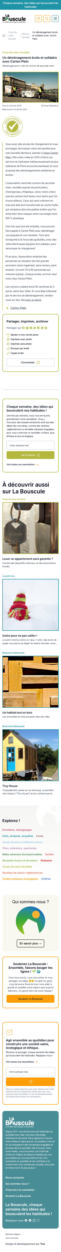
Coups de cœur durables (17, 866)
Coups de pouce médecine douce (22, 842)
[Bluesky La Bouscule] (46, 328)
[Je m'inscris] (30, 1081)
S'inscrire (38, 18)
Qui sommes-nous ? (17, 1183)
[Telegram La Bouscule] (38, 328)
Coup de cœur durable (12, 35)
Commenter (28, 362)
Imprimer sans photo (21, 343)
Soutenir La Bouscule (30, 998)
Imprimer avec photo (21, 339)
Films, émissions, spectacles (19, 848)
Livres (39, 835)
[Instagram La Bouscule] (27, 328)
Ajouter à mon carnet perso (24, 334)
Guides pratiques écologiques (20, 878)
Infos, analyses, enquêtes (17, 835)
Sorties (49, 854)
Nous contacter (14, 1177)
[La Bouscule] (14, 18)
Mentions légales (12, 1234)
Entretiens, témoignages (17, 829)
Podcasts (46, 860)
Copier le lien (17, 353)
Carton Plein (18, 308)
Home (3, 35)
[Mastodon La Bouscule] (34, 328)
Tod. (43, 1243)
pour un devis (33, 299)
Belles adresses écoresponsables (22, 854)
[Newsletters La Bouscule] (38, 1220)
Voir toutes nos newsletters (21, 464)
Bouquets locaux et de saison (20, 860)
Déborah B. (54, 105)
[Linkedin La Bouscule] (31, 328)
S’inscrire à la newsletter (20, 1189)
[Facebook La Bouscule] (23, 328)
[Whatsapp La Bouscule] (42, 328)
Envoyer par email (20, 348)
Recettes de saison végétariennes (22, 872)
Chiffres (46, 878)
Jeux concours (11, 1238)
